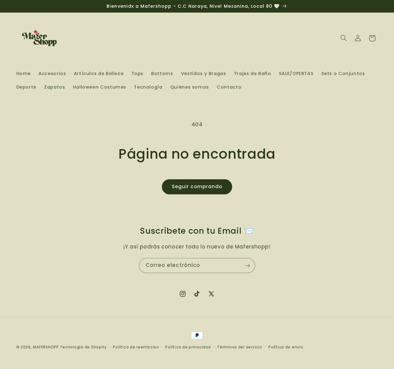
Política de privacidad (188, 347)
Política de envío (286, 347)
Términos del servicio (239, 347)
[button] (343, 38)
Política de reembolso (136, 347)
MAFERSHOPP (45, 347)
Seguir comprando (197, 186)
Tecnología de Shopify (83, 347)
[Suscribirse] (248, 265)
